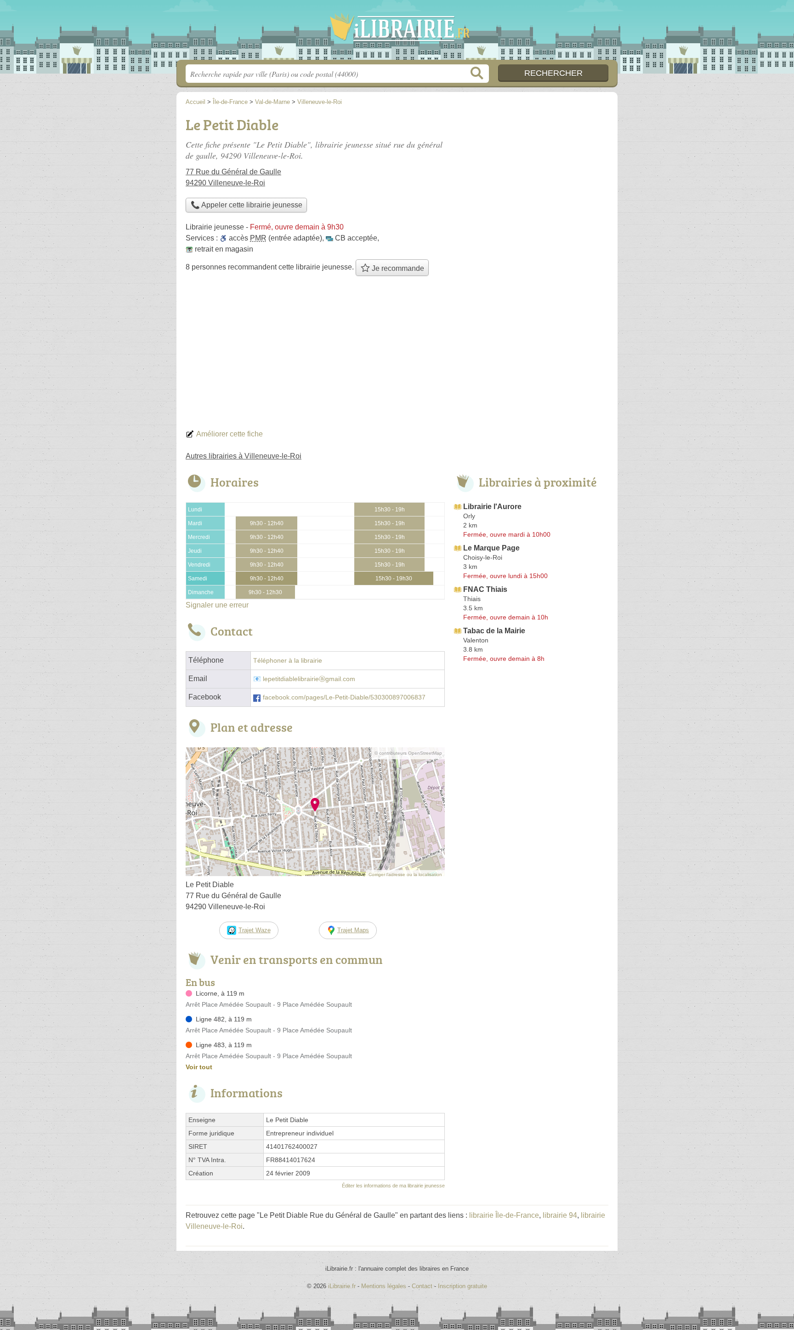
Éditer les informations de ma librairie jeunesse (393, 1185)
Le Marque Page (491, 548)
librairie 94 (560, 1215)
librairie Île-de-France (504, 1215)
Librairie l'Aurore (492, 506)
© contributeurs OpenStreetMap (408, 753)
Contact (422, 1286)
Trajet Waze (254, 930)
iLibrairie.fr (397, 32)
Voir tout (199, 1067)
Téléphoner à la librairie (287, 660)
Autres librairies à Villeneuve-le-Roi (243, 456)
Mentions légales (383, 1286)
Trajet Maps (353, 930)
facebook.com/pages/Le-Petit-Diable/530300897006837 (344, 697)
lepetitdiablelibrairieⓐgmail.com (309, 679)
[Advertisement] (397, 355)
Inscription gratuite (462, 1286)
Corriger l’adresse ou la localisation (405, 874)
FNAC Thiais (485, 589)
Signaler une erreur (217, 605)
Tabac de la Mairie (494, 631)
